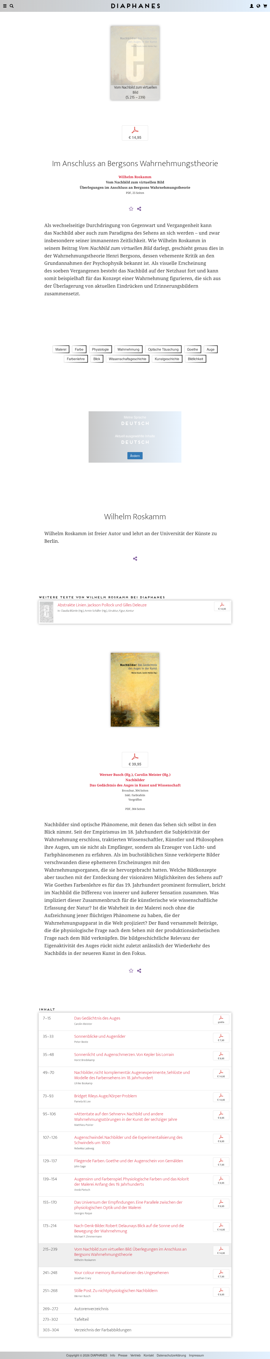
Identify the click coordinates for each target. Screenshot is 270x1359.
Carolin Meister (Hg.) (152, 775)
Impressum (196, 1355)
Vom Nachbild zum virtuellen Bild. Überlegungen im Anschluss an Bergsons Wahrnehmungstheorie (130, 1252)
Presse (122, 1355)
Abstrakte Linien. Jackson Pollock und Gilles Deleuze (102, 605)
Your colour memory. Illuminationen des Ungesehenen (121, 1272)
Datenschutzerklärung (171, 1355)
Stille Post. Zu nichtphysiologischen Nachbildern (116, 1290)
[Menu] (5, 6)
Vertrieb (135, 1355)
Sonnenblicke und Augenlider (100, 1036)
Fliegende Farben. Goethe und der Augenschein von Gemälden (128, 1161)
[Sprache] (258, 6)
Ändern (135, 456)
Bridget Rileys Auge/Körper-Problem (105, 1096)
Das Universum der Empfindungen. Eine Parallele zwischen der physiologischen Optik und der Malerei (128, 1205)
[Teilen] (139, 209)
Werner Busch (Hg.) (116, 775)
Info (112, 1355)
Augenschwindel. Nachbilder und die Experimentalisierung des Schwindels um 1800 (128, 1140)
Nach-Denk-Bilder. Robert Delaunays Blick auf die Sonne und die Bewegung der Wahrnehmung (129, 1228)
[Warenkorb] (265, 6)
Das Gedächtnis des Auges (97, 1018)
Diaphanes (135, 5)
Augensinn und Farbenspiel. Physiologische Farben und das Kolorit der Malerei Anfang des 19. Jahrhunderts (131, 1181)
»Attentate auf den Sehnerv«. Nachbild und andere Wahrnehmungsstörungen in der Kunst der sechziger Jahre (125, 1116)
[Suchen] (12, 6)
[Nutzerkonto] (252, 6)
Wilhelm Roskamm (135, 177)
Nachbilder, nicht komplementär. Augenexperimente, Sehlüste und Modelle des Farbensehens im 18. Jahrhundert (132, 1075)
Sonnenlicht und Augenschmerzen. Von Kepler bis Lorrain (124, 1054)
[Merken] (131, 209)
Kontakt (149, 1355)
